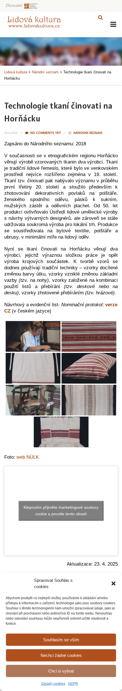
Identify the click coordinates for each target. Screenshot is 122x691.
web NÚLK (27, 457)
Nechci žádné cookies (61, 655)
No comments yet (45, 133)
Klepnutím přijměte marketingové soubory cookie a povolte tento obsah (61, 510)
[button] (113, 583)
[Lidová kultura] (34, 21)
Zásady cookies (53, 684)
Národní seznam (87, 133)
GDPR (73, 684)
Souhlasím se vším (61, 639)
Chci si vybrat (61, 671)
